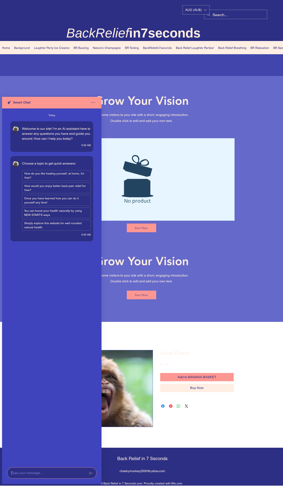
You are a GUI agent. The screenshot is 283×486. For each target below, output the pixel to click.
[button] (196, 9)
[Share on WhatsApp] (178, 406)
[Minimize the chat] (93, 102)
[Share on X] (186, 406)
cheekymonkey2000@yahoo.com (142, 471)
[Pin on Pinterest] (170, 406)
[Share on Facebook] (162, 406)
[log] (52, 286)
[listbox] (196, 9)
